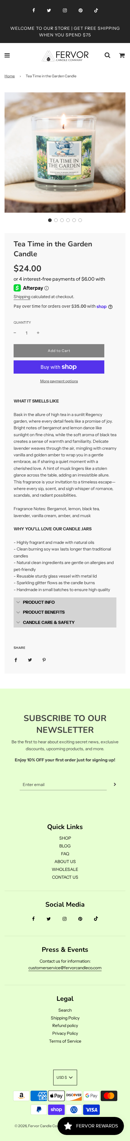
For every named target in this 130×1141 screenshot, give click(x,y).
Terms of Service (65, 1041)
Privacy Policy (65, 1033)
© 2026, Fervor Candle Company (41, 1126)
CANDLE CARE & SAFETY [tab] (49, 622)
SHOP (65, 838)
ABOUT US (65, 861)
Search (65, 1010)
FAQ (65, 853)
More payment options (59, 381)
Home (10, 76)
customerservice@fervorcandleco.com (65, 967)
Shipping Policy (65, 1018)
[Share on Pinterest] (44, 660)
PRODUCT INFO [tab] (39, 602)
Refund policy (65, 1025)
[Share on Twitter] (30, 660)
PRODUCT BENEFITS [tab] (44, 612)
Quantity (22, 322)
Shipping (22, 296)
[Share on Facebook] (15, 660)
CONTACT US (65, 877)
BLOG (65, 846)
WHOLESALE (65, 869)
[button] (50, 220)
